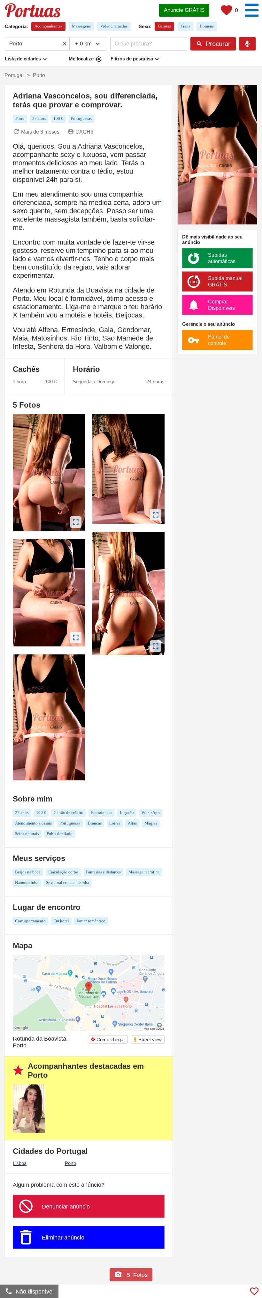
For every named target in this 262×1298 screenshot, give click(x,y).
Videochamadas (113, 26)
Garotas (164, 26)
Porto (70, 1163)
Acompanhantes (48, 26)
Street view (147, 1039)
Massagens (81, 26)
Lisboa (20, 1163)
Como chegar (107, 1039)
